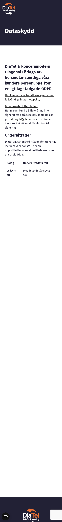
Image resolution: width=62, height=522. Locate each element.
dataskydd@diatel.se (22, 119)
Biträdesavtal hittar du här (21, 106)
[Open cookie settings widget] (6, 516)
